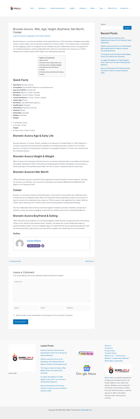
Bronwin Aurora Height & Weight (50, 65)
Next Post (89, 261)
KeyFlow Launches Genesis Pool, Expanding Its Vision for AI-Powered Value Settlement (116, 40)
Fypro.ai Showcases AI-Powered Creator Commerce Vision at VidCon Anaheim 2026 (115, 70)
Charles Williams (34, 241)
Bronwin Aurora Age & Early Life (50, 62)
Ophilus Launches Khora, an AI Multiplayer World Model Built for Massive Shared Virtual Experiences (116, 48)
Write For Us (112, 8)
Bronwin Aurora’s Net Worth (49, 67)
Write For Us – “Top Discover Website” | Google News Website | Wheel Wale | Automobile (117, 358)
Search (103, 24)
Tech (32, 8)
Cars (101, 8)
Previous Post (15, 261)
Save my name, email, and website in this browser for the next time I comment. (44, 315)
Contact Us (124, 8)
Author (42, 74)
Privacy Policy (110, 351)
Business (42, 8)
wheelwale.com (86, 410)
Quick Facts (44, 60)
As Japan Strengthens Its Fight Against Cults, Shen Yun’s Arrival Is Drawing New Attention (115, 62)
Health (72, 8)
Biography (31, 36)
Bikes (93, 8)
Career (42, 69)
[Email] (42, 245)
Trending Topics (110, 353)
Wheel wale (109, 378)
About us (108, 346)
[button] (35, 8)
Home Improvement (57, 8)
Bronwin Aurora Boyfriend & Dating (51, 72)
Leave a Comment (19, 36)
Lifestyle (82, 8)
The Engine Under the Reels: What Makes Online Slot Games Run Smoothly (53, 370)
